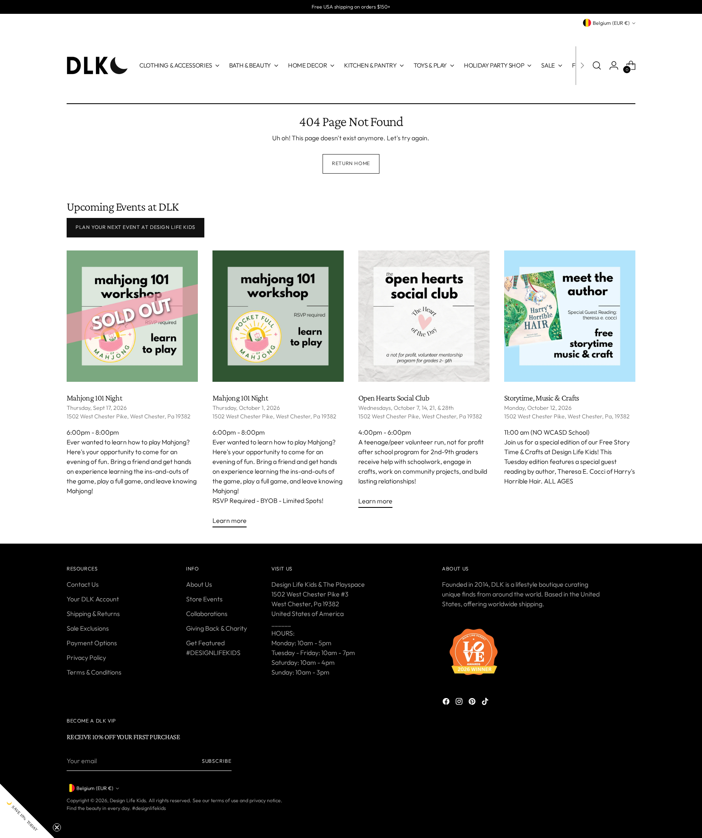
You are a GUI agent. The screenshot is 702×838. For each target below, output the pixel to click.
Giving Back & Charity (216, 628)
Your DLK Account (93, 599)
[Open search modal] (597, 65)
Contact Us (83, 584)
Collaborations (207, 613)
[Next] (582, 65)
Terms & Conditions (94, 672)
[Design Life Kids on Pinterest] (473, 702)
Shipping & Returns (93, 613)
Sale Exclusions (88, 628)
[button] (27, 811)
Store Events (204, 599)
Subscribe (217, 761)
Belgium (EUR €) (611, 23)
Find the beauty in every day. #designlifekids (116, 808)
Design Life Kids (128, 800)
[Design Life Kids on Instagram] (460, 702)
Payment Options (92, 643)
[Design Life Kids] (97, 65)
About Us (199, 584)
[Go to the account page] (614, 65)
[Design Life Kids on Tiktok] (486, 702)
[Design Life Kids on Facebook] (447, 702)
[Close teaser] (57, 827)
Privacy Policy (86, 657)
